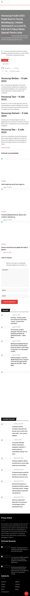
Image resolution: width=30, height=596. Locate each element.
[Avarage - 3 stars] (3, 262)
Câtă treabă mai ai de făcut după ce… (13, 184)
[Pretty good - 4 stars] (4, 262)
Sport (2, 589)
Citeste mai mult (5, 147)
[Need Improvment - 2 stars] (1, 262)
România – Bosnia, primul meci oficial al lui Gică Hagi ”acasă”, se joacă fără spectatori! (19, 549)
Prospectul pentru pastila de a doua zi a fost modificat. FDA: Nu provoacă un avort (20, 475)
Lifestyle (8, 35)
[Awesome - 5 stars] (5, 262)
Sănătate (17, 587)
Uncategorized (5, 592)
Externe (3, 584)
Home (3, 35)
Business (3, 582)
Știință (16, 589)
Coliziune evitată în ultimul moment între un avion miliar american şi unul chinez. (20, 463)
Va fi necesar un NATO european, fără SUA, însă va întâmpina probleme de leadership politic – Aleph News (19, 333)
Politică (3, 587)
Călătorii (17, 582)
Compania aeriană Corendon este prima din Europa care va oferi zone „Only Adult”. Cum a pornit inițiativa (19, 431)
